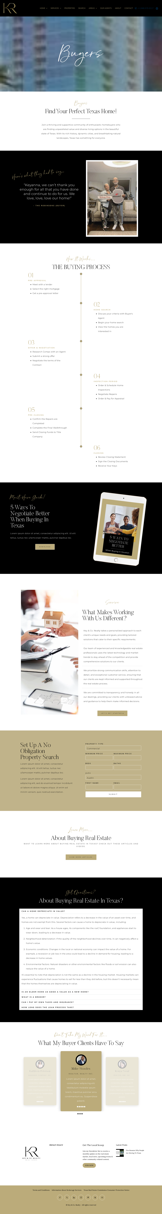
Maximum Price (123, 753)
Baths (117, 763)
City (88, 773)
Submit (113, 794)
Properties (69, 8)
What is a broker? (34, 997)
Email (117, 783)
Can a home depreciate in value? (43, 911)
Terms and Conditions (41, 1190)
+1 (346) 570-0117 (145, 8)
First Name (92, 783)
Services (55, 8)
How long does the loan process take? (48, 1007)
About (118, 8)
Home (42, 8)
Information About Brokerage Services (66, 1190)
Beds (88, 763)
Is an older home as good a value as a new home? (55, 992)
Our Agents (106, 8)
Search (81, 8)
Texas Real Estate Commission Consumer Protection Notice (106, 1190)
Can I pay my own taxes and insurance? (48, 1002)
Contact (129, 8)
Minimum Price (94, 753)
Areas (92, 8)
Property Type (94, 744)
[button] (81, 911)
